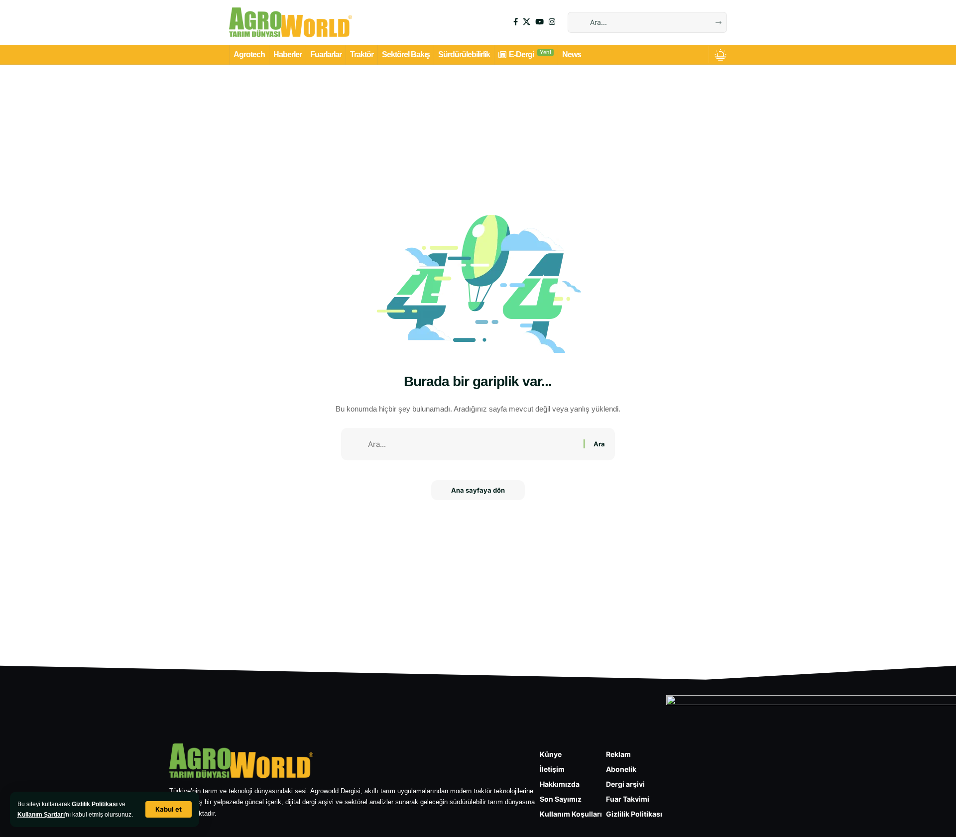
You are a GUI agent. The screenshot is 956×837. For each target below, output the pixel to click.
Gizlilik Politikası (95, 804)
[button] (168, 809)
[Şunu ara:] (472, 444)
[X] (526, 21)
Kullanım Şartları (41, 814)
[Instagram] (552, 21)
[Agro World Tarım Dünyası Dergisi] (290, 22)
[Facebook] (515, 21)
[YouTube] (539, 21)
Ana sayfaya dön (478, 490)
